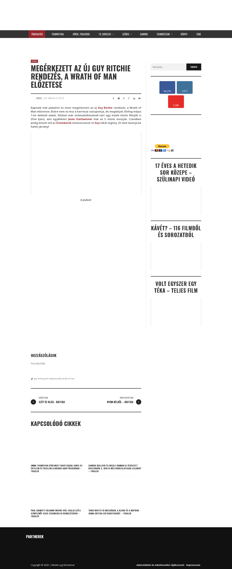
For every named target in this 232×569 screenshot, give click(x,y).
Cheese (39, 98)
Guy (97, 123)
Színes (34, 61)
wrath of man (68, 378)
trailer (59, 378)
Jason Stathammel (80, 119)
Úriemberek (63, 123)
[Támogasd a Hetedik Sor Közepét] (116, 48)
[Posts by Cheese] (33, 98)
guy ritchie (38, 378)
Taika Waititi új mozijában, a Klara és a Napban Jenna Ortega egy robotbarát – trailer (113, 512)
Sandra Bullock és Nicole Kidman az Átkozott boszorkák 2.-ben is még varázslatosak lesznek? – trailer (114, 468)
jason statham (50, 378)
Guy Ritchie (105, 107)
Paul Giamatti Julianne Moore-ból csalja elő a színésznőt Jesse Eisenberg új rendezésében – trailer (56, 513)
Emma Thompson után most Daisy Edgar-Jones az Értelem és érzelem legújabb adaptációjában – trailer (56, 468)
